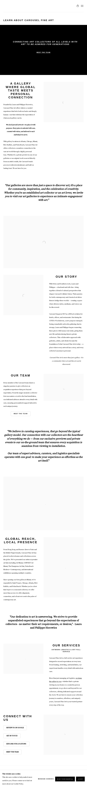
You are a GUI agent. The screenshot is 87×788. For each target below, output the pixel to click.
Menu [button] (82, 6)
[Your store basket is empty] (77, 6)
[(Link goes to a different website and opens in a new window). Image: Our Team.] (64, 375)
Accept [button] (80, 779)
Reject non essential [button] (65, 779)
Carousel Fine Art (10, 6)
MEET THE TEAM (12, 752)
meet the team (21, 413)
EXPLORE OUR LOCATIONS (16, 744)
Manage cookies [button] (46, 779)
